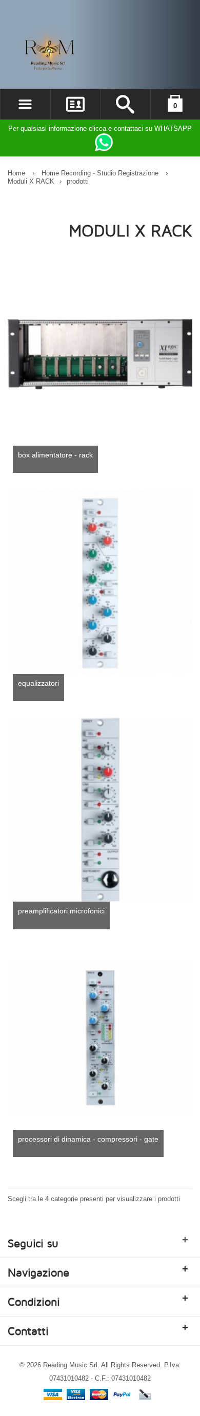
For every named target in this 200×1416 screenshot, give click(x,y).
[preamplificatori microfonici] (100, 809)
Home (16, 173)
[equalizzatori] (100, 581)
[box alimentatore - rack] (100, 353)
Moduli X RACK (31, 181)
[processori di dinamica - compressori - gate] (100, 1037)
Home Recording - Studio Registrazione (100, 173)
